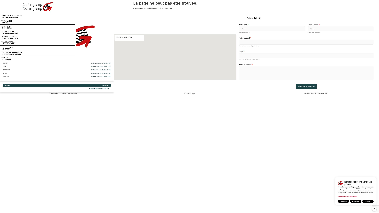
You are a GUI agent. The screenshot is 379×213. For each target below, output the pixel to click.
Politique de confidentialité (69, 93)
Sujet (241, 51)
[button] (255, 18)
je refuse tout (355, 201)
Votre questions (246, 65)
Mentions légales (53, 93)
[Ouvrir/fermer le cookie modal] (374, 208)
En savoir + (368, 201)
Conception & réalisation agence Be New (315, 93)
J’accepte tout (343, 201)
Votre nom (244, 25)
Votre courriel (245, 38)
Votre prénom (314, 25)
